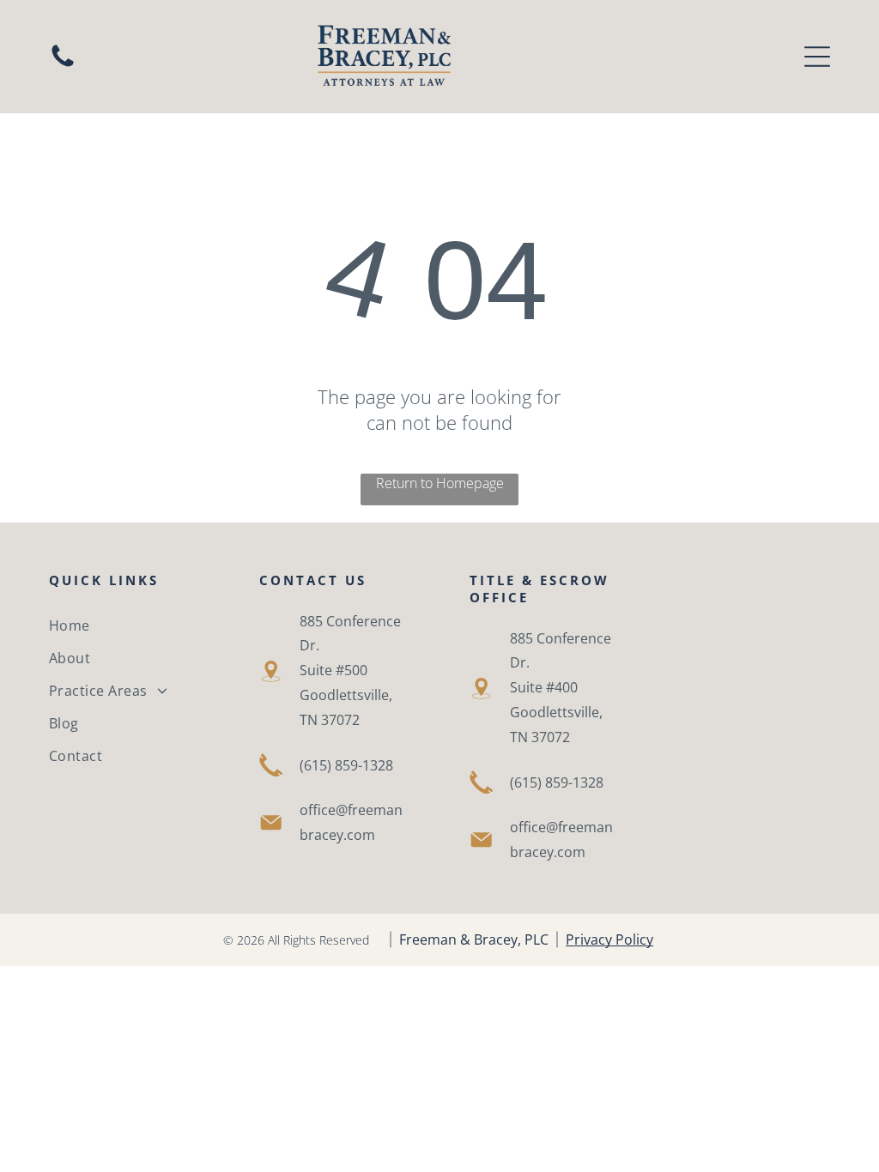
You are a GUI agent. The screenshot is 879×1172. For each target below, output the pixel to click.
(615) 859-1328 (346, 765)
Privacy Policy (609, 939)
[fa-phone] (62, 65)
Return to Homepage (440, 483)
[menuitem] (124, 625)
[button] (817, 56)
